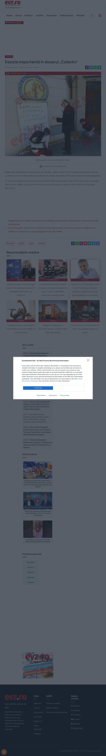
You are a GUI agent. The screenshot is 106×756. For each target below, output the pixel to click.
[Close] (89, 361)
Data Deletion (41, 395)
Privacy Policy (64, 395)
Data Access (53, 395)
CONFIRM (38, 388)
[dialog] (53, 378)
